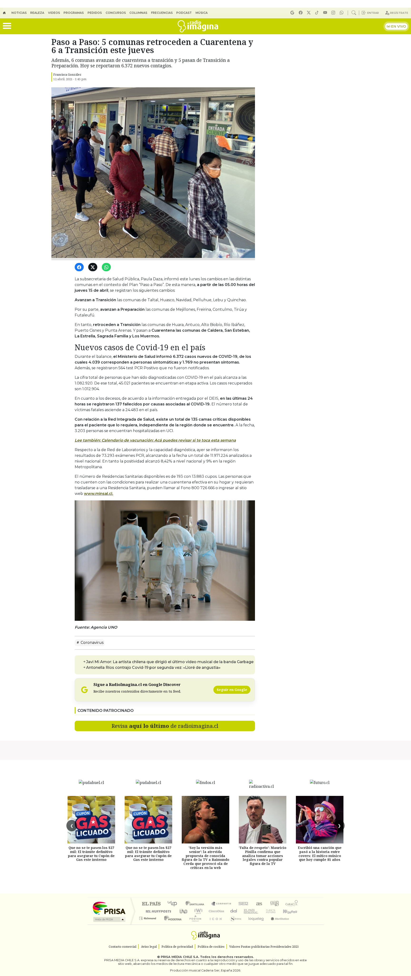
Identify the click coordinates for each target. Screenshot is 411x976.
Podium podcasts (148, 917)
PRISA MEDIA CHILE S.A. (180, 957)
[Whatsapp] (342, 12)
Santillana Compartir (221, 904)
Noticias (19, 13)
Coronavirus (91, 642)
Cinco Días (215, 911)
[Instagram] (334, 12)
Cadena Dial (275, 911)
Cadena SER (243, 904)
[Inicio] (7, 13)
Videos (54, 13)
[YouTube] (325, 12)
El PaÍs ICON (214, 924)
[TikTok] (317, 12)
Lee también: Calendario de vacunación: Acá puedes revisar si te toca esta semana (155, 440)
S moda (234, 924)
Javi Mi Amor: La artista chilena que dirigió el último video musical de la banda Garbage (170, 662)
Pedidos (95, 13)
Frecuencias (162, 13)
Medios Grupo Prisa (109, 919)
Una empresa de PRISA (109, 908)
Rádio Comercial (298, 924)
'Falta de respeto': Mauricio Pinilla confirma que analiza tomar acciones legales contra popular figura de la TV (262, 855)
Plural (194, 924)
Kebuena (292, 911)
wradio (197, 911)
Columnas (138, 13)
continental (234, 911)
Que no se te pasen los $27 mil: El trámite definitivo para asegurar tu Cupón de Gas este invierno (91, 853)
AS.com (258, 904)
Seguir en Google (232, 689)
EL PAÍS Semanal (246, 911)
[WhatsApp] (107, 267)
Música (202, 13)
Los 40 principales (174, 904)
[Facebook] (301, 12)
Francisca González (67, 74)
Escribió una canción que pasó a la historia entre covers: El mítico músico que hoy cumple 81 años (320, 853)
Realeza (37, 13)
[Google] (293, 12)
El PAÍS (151, 904)
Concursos (116, 13)
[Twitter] (93, 267)
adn (274, 904)
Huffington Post (157, 911)
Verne (261, 911)
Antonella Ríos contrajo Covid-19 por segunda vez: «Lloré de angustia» (153, 667)
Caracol (291, 904)
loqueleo (254, 924)
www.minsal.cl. (98, 493)
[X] (309, 12)
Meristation (277, 924)
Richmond (148, 924)
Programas (74, 13)
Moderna (171, 924)
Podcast (184, 13)
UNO (184, 911)
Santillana (196, 904)
